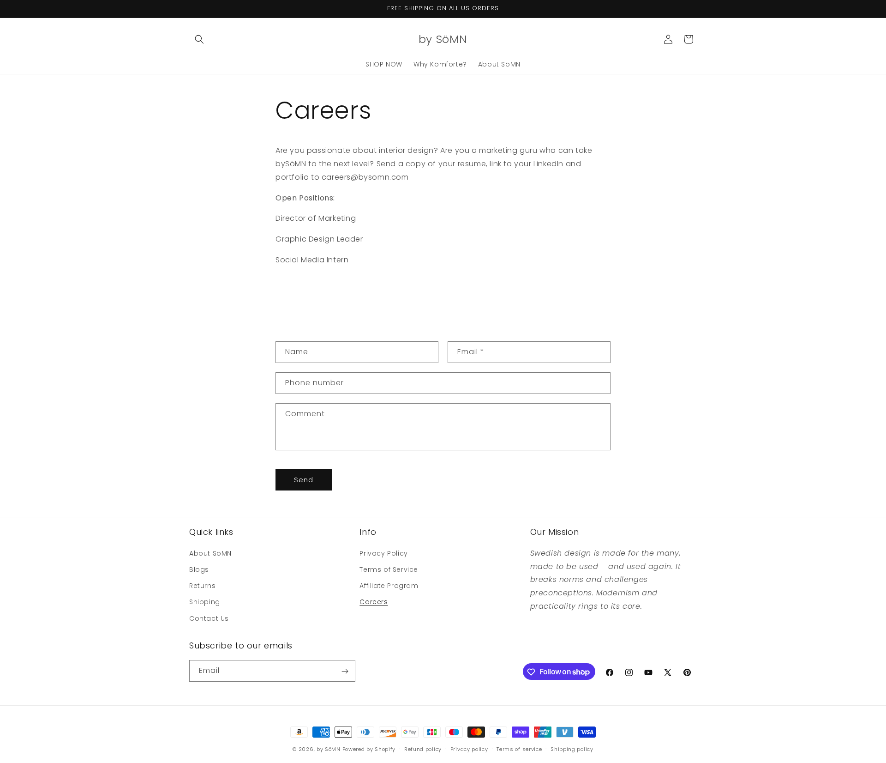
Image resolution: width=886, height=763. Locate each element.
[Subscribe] (345, 671)
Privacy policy (469, 748)
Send (303, 479)
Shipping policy (572, 748)
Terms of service (519, 748)
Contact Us (209, 618)
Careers (373, 601)
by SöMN (329, 749)
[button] (199, 39)
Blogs (199, 569)
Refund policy (423, 748)
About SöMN (210, 552)
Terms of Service (388, 569)
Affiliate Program (388, 585)
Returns (202, 585)
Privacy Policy (383, 552)
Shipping (204, 601)
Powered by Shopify (369, 749)
